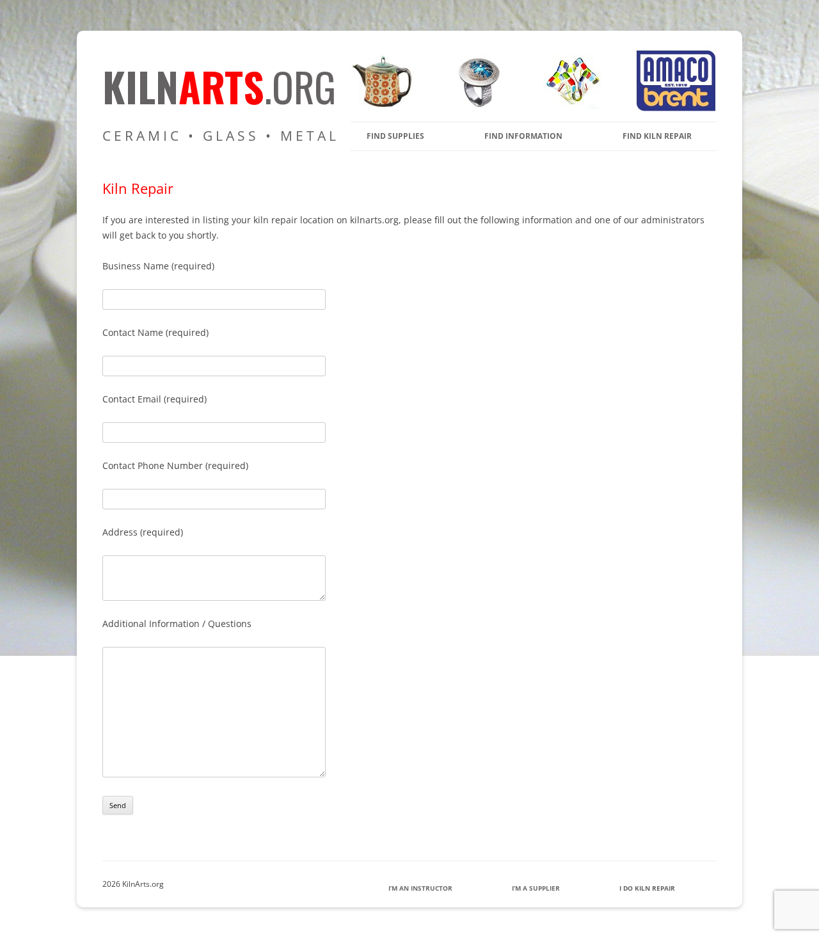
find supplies (395, 136)
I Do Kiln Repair (647, 888)
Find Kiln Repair (657, 136)
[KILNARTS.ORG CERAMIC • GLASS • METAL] (474, 105)
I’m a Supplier (536, 888)
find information (523, 136)
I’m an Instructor (420, 888)
